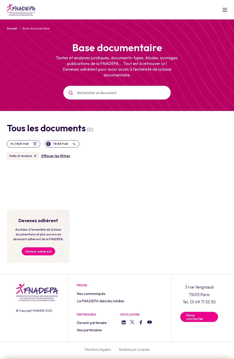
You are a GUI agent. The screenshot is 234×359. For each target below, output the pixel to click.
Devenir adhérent (38, 251)
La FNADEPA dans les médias (100, 301)
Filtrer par (20, 144)
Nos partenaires (89, 330)
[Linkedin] (123, 323)
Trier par (58, 144)
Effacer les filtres (55, 156)
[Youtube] (149, 323)
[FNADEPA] (21, 9)
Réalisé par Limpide (134, 349)
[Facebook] (141, 323)
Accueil (12, 28)
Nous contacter (194, 317)
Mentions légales (98, 349)
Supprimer (35, 156)
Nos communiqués (91, 293)
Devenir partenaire (92, 322)
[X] (132, 323)
